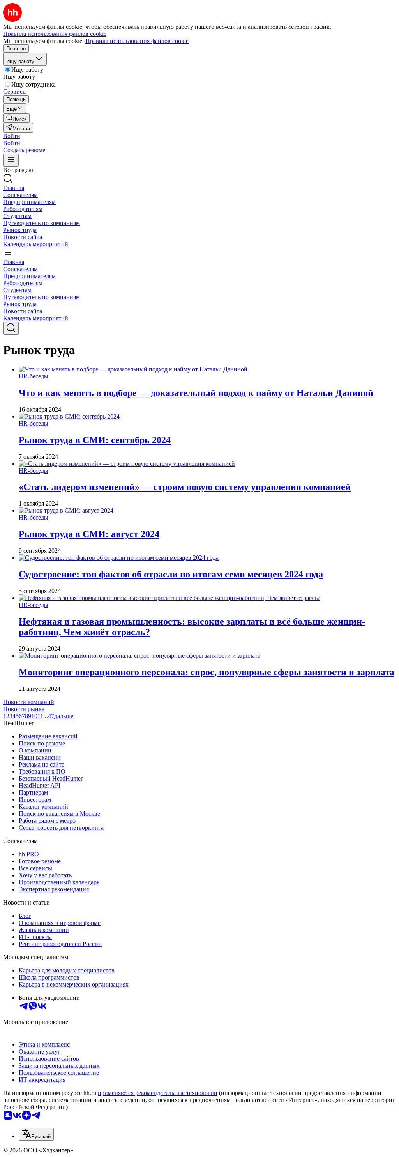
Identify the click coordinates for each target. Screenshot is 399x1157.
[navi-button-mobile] (11, 160)
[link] (16, 118)
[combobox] (36, 1134)
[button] (11, 136)
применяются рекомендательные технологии (157, 1093)
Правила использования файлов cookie (137, 40)
